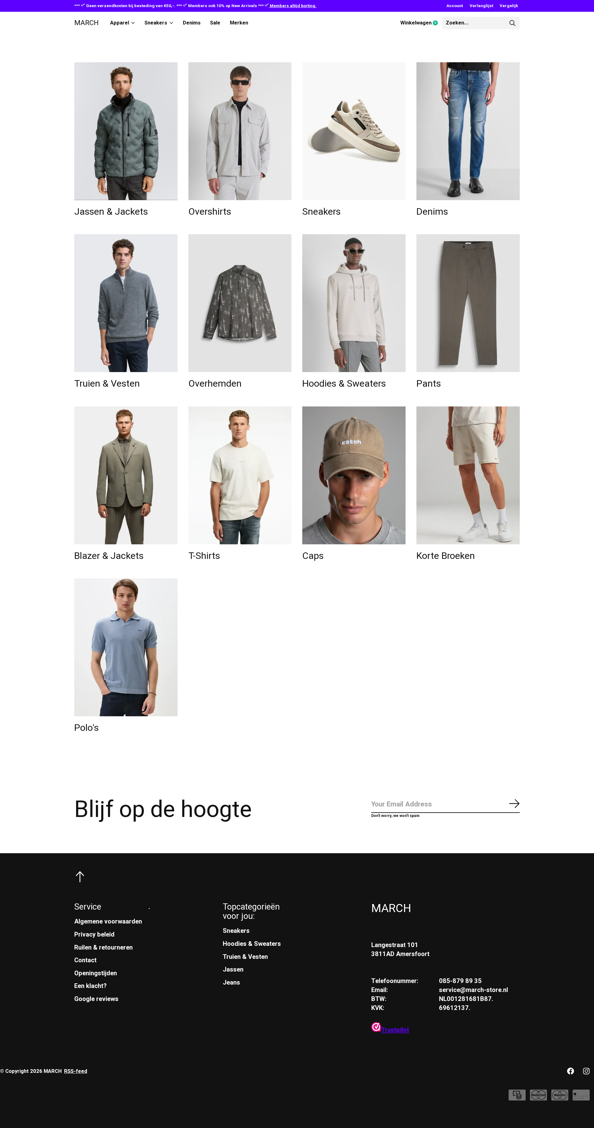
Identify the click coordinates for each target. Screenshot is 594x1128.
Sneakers (155, 23)
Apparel (119, 23)
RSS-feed (75, 1071)
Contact (85, 960)
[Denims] (468, 131)
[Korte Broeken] (468, 475)
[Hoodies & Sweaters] (354, 303)
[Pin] (581, 1098)
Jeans (231, 982)
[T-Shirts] (240, 475)
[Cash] (517, 1098)
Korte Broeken (445, 556)
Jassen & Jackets (111, 212)
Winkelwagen (421, 23)
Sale (215, 23)
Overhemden (215, 384)
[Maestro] (559, 1098)
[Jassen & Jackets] (126, 131)
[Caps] (354, 475)
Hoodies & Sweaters (344, 384)
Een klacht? (90, 985)
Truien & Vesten (107, 384)
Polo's (86, 728)
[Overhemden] (240, 303)
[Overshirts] (240, 131)
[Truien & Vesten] (126, 303)
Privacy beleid (94, 934)
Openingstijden (95, 973)
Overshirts (209, 212)
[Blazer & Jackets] (126, 475)
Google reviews (96, 998)
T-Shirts (204, 556)
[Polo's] (126, 647)
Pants (428, 384)
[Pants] (468, 303)
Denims (191, 23)
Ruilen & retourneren (103, 947)
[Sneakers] (354, 131)
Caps (313, 556)
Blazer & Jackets (109, 556)
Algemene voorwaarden (108, 921)
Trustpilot (395, 1029)
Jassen (233, 969)
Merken (239, 23)
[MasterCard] (538, 1098)
